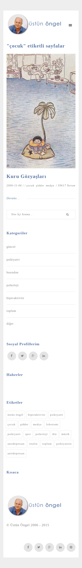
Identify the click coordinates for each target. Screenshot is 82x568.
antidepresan (16, 443)
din (54, 434)
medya (50, 185)
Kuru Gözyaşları (26, 176)
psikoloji (13, 285)
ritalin (33, 443)
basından (13, 272)
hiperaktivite (15, 298)
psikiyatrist (64, 443)
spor (28, 434)
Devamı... (13, 198)
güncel (11, 246)
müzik (65, 434)
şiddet (40, 185)
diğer (10, 323)
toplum (11, 310)
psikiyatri (13, 259)
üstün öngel (15, 414)
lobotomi (52, 424)
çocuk (30, 185)
